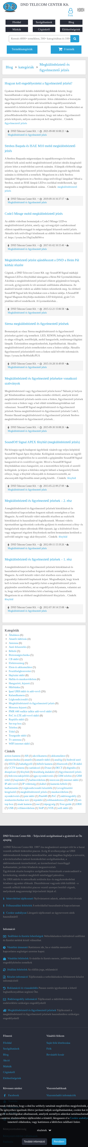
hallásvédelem (37, 779)
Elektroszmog (16, 663)
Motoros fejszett (18, 707)
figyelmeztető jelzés (16, 123)
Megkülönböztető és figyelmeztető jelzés (27, 135)
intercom (54, 779)
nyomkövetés (12, 796)
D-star (48, 767)
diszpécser (10, 771)
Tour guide (66, 804)
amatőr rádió (43, 759)
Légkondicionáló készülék (37, 788)
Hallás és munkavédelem (22, 679)
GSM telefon (65, 775)
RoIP (71, 799)
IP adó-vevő (11, 783)
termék (69, 49)
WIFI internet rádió (19, 743)
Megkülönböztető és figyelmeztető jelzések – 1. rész (38, 559)
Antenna (13, 643)
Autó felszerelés (17, 646)
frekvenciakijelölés (19, 775)
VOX (51, 808)
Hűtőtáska (14, 687)
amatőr (28, 759)
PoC (54, 796)
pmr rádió (29, 796)
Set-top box (15, 723)
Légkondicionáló (18, 699)
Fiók (49, 1048)
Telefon (13, 727)
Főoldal (16, 22)
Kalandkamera (17, 695)
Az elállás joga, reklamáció (32, 969)
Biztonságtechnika (19, 655)
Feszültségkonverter (20, 671)
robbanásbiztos (55, 799)
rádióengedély (69, 796)
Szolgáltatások (44, 22)
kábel (43, 783)
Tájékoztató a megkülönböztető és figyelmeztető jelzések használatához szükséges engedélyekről (41, 1014)
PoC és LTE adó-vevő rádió (24, 715)
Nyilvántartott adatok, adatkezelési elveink (42, 898)
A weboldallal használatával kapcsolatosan (41, 905)
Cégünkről (44, 29)
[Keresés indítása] (74, 38)
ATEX (11, 763)
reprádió (38, 799)
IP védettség (29, 783)
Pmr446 (43, 796)
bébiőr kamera (45, 763)
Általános (14, 634)
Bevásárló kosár (55, 1054)
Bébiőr (12, 651)
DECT (58, 767)
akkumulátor (58, 755)
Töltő (12, 731)
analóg (58, 759)
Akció (6, 1060)
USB (11, 808)
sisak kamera (25, 804)
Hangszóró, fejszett (19, 683)
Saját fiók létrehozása (58, 1042)
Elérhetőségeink (71, 29)
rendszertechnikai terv (17, 799)
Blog (71, 22)
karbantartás (11, 788)
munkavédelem (59, 791)
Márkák (16, 29)
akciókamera (40, 755)
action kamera (12, 755)
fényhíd (71, 478)
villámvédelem (26, 808)
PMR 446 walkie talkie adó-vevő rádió (30, 711)
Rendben (59, 1141)
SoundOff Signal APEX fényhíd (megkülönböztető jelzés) (42, 442)
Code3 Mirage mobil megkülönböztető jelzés (34, 213)
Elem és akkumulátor (20, 667)
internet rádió (71, 779)
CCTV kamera (16, 767)
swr (38, 804)
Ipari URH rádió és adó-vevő (24, 691)
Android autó (73, 759)
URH (78, 804)
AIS (26, 755)
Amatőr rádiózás (18, 638)
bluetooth (62, 763)
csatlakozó (34, 767)
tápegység (49, 804)
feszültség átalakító (44, 771)
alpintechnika (12, 759)
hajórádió (19, 779)
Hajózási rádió (17, 675)
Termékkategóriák (22, 49)
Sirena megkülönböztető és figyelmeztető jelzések (37, 323)
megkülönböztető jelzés (33, 791)
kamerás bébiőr (59, 783)
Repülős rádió (16, 719)
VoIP (41, 808)
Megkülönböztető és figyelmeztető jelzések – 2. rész (38, 500)
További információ (34, 1141)
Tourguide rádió (18, 735)
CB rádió (14, 659)
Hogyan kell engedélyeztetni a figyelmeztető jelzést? (38, 83)
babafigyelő (26, 763)
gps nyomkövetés (43, 775)
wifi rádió (63, 808)
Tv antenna (15, 739)
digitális (71, 767)
